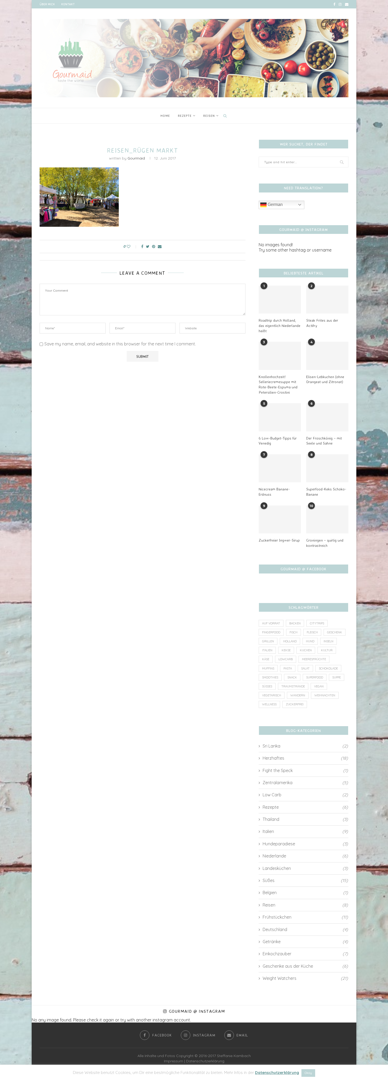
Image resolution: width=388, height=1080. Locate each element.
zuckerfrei (295, 704)
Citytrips (317, 623)
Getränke (305, 941)
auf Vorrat (271, 623)
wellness (269, 704)
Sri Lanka (305, 746)
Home (165, 116)
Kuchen (306, 650)
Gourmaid (136, 158)
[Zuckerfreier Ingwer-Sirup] (280, 519)
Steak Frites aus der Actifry (322, 323)
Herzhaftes (305, 758)
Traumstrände (293, 686)
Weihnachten (324, 695)
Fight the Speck (305, 770)
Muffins (268, 668)
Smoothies (270, 677)
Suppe (336, 677)
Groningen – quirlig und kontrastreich (324, 543)
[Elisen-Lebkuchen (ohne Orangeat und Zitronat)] (327, 356)
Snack (292, 677)
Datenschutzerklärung (205, 1061)
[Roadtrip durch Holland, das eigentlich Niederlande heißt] (280, 300)
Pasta (287, 668)
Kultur (327, 650)
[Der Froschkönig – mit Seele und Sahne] (327, 417)
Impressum (173, 1061)
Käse (265, 659)
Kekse (286, 650)
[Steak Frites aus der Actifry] (327, 300)
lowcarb (285, 659)
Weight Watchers (305, 978)
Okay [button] (308, 1073)
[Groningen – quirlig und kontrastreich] (327, 519)
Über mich (47, 4)
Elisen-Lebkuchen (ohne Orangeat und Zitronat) (325, 379)
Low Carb (305, 794)
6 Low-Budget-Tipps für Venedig (278, 441)
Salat (305, 668)
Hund (310, 641)
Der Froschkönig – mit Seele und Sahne (324, 441)
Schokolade (328, 668)
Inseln (328, 641)
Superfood (314, 677)
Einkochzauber (305, 953)
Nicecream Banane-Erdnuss (274, 491)
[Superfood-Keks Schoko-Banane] (327, 468)
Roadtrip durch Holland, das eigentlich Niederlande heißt (279, 325)
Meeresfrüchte (314, 659)
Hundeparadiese (305, 843)
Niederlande (305, 856)
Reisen (209, 116)
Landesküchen (305, 868)
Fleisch (312, 632)
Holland (290, 641)
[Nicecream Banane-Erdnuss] (280, 468)
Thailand (305, 819)
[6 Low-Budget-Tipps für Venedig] (280, 417)
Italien (267, 650)
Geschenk (334, 632)
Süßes (267, 686)
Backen (295, 623)
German (275, 204)
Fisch (293, 632)
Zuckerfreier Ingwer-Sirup (279, 540)
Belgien (305, 892)
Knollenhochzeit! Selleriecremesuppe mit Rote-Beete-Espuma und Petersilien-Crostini (278, 384)
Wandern (297, 695)
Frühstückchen (305, 917)
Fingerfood (271, 632)
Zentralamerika (305, 782)
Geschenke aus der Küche (305, 966)
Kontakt (67, 4)
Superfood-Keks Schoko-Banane (326, 491)
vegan (319, 686)
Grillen (268, 641)
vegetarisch (271, 695)
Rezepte (185, 116)
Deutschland (305, 929)
